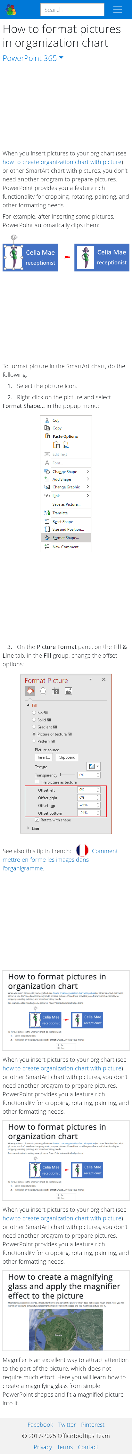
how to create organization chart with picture (62, 162)
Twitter (67, 1424)
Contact (88, 1447)
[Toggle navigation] (117, 9)
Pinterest (92, 1424)
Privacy (43, 1447)
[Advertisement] (66, 106)
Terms (65, 1447)
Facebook (40, 1424)
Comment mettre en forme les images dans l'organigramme (60, 859)
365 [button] (50, 58)
